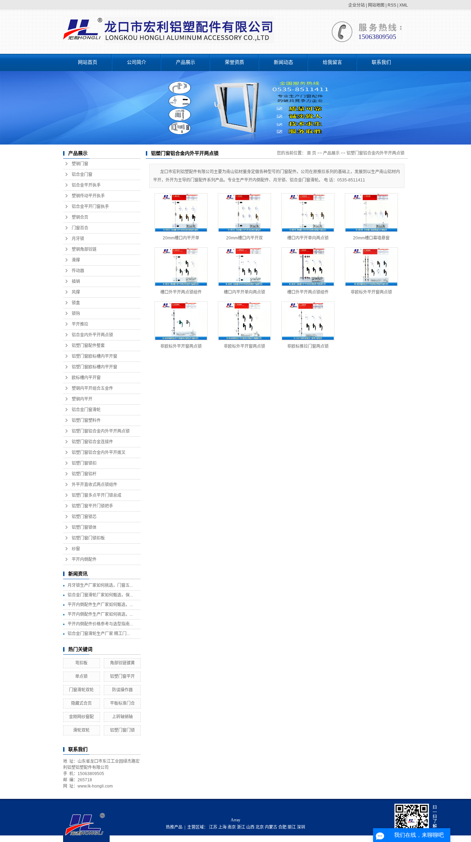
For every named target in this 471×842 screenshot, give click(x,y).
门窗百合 (80, 228)
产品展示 (185, 62)
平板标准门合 (122, 703)
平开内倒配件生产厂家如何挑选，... (100, 614)
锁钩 (76, 313)
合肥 (282, 827)
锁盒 (76, 302)
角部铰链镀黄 (122, 663)
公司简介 (136, 62)
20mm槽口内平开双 (244, 238)
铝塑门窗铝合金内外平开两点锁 (101, 431)
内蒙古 (271, 827)
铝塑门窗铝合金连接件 (92, 441)
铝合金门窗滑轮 (86, 409)
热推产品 (174, 827)
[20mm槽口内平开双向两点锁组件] (244, 212)
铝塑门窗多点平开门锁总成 (96, 495)
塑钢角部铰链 (84, 249)
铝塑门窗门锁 (122, 730)
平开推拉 (80, 324)
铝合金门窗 (82, 174)
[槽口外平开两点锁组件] (181, 266)
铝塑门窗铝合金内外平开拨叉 (99, 452)
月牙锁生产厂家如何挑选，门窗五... (100, 585)
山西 (250, 827)
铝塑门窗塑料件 (86, 420)
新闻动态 (283, 62)
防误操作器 (122, 689)
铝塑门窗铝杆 (84, 474)
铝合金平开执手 (86, 185)
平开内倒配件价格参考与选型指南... (100, 624)
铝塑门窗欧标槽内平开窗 (94, 356)
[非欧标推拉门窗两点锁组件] (307, 320)
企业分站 (356, 5)
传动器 (78, 270)
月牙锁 (78, 238)
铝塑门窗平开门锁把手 (92, 506)
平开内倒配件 (84, 559)
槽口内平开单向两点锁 (308, 238)
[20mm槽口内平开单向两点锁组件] (181, 212)
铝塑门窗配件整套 (88, 345)
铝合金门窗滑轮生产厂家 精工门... (99, 633)
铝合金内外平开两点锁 (92, 335)
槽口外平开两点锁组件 (181, 292)
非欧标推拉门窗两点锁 (308, 346)
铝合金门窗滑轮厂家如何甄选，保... (100, 595)
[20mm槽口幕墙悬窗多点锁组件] (371, 212)
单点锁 (81, 676)
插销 (76, 281)
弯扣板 (81, 663)
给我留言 (332, 62)
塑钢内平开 (82, 399)
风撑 (76, 292)
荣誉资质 (234, 62)
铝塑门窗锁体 (84, 527)
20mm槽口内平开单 (181, 238)
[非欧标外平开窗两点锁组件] (371, 266)
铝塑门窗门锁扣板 (88, 538)
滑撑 (76, 260)
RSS (392, 5)
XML (403, 5)
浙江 (241, 827)
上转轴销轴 (122, 716)
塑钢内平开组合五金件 (92, 388)
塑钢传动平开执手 (88, 196)
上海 (222, 827)
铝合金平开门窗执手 (90, 206)
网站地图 (376, 5)
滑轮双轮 (81, 730)
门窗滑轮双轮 (81, 689)
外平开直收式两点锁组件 (94, 484)
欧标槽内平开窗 (86, 377)
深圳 (301, 827)
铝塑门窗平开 (122, 676)
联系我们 (381, 62)
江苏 (213, 827)
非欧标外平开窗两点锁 (371, 292)
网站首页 (87, 62)
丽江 (292, 827)
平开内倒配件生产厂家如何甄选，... (100, 604)
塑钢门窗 (80, 163)
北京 (259, 827)
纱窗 (76, 548)
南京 (232, 827)
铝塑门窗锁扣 (84, 463)
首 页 (311, 153)
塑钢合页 (80, 217)
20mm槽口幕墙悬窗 (371, 238)
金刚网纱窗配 (81, 716)
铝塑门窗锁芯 (84, 516)
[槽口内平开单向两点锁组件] (307, 212)
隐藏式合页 (81, 703)
